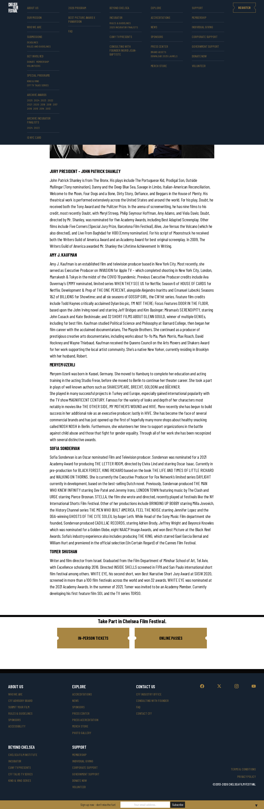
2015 (35, 108)
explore (156, 8)
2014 (41, 108)
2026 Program (77, 8)
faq (138, 707)
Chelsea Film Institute (22, 755)
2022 (50, 100)
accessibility (16, 726)
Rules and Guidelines (39, 46)
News (154, 27)
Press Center (159, 46)
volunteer (198, 66)
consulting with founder (152, 700)
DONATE (31, 61)
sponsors (14, 720)
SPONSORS (157, 37)
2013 (48, 108)
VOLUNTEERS (33, 66)
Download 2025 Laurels (164, 56)
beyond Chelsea (119, 8)
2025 (29, 100)
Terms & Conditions (243, 769)
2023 (43, 100)
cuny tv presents (121, 37)
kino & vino (33, 81)
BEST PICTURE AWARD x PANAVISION (81, 19)
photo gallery (81, 733)
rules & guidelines (20, 713)
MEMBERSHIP (42, 61)
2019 (42, 104)
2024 (36, 100)
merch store (159, 66)
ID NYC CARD (34, 137)
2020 (36, 104)
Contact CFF (144, 713)
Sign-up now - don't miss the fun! (98, 805)
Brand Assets (158, 52)
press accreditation (85, 720)
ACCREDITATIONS (160, 17)
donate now (199, 56)
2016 (29, 108)
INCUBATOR (116, 17)
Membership (199, 17)
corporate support (204, 37)
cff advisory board (20, 700)
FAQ (70, 31)
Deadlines (32, 42)
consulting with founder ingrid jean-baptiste (123, 50)
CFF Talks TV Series (20, 774)
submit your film (18, 707)
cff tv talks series (38, 85)
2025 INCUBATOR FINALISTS (124, 27)
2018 (49, 104)
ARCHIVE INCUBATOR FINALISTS (39, 120)
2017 (55, 104)
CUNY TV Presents (19, 767)
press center (81, 713)
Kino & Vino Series (19, 780)
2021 (29, 104)
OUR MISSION (34, 17)
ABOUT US (32, 8)
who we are (34, 27)
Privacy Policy (246, 776)
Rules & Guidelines (120, 23)
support (197, 8)
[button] (93, 638)
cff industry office (148, 694)
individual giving (202, 27)
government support (205, 46)
